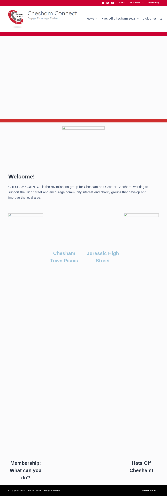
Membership (153, 3)
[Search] (161, 19)
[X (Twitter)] (107, 3)
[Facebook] (103, 3)
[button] (3, 77)
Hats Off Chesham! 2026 (118, 18)
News (90, 18)
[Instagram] (112, 3)
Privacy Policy (150, 490)
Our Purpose (134, 3)
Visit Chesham (153, 18)
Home (122, 3)
